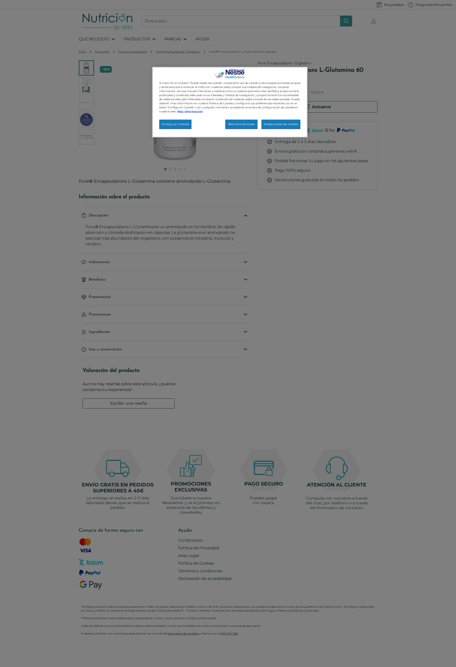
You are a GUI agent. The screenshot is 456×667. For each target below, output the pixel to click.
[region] (230, 102)
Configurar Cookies (175, 124)
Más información (190, 111)
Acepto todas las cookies (281, 124)
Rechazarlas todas (241, 124)
